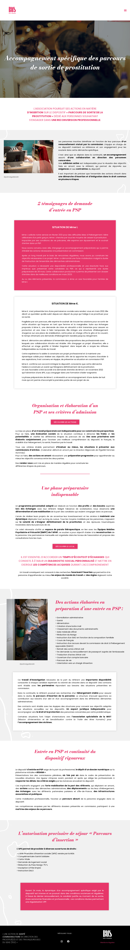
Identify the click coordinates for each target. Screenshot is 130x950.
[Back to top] (125, 918)
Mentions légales (107, 942)
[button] (125, 10)
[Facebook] (68, 941)
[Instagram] (61, 941)
